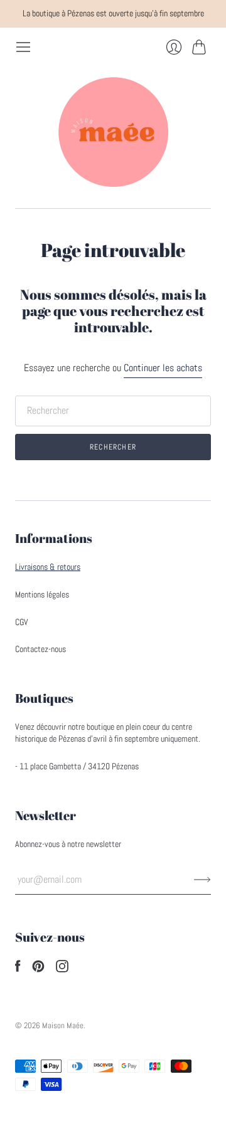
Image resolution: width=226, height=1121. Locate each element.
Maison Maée (62, 1025)
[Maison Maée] (113, 131)
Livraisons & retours (47, 566)
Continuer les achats (163, 367)
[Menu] (23, 47)
